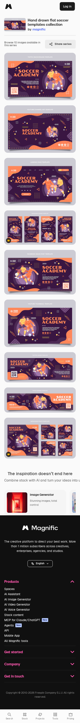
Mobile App (12, 635)
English (40, 563)
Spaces (9, 589)
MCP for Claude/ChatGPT (25, 620)
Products (11, 581)
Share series (63, 44)
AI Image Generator (17, 599)
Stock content (13, 615)
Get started (13, 652)
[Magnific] (8, 6)
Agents (12, 625)
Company (12, 664)
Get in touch (14, 676)
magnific (39, 29)
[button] (40, 563)
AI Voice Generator (17, 610)
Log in (67, 6)
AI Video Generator (17, 604)
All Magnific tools (16, 641)
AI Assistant (12, 594)
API (6, 630)
